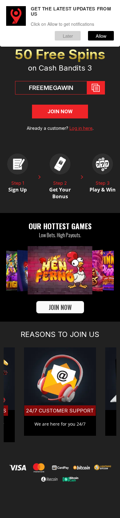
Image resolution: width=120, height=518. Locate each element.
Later (68, 36)
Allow (101, 36)
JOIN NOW (60, 111)
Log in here (81, 128)
